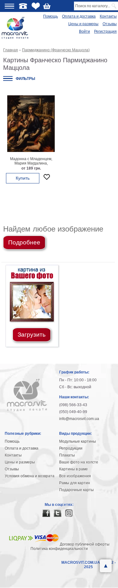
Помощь (50, 16)
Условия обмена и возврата (29, 476)
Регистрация (105, 31)
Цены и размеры (83, 24)
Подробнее (24, 242)
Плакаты (67, 455)
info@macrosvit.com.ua (79, 419)
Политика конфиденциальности (59, 548)
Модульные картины (77, 441)
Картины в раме (73, 469)
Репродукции (70, 448)
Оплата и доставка (79, 16)
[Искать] (114, 6)
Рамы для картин (74, 483)
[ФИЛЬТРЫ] (8, 78)
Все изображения (75, 476)
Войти (84, 31)
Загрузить (32, 334)
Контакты (108, 16)
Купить (23, 178)
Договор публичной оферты (85, 544)
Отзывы (110, 24)
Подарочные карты (76, 490)
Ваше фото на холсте (78, 462)
